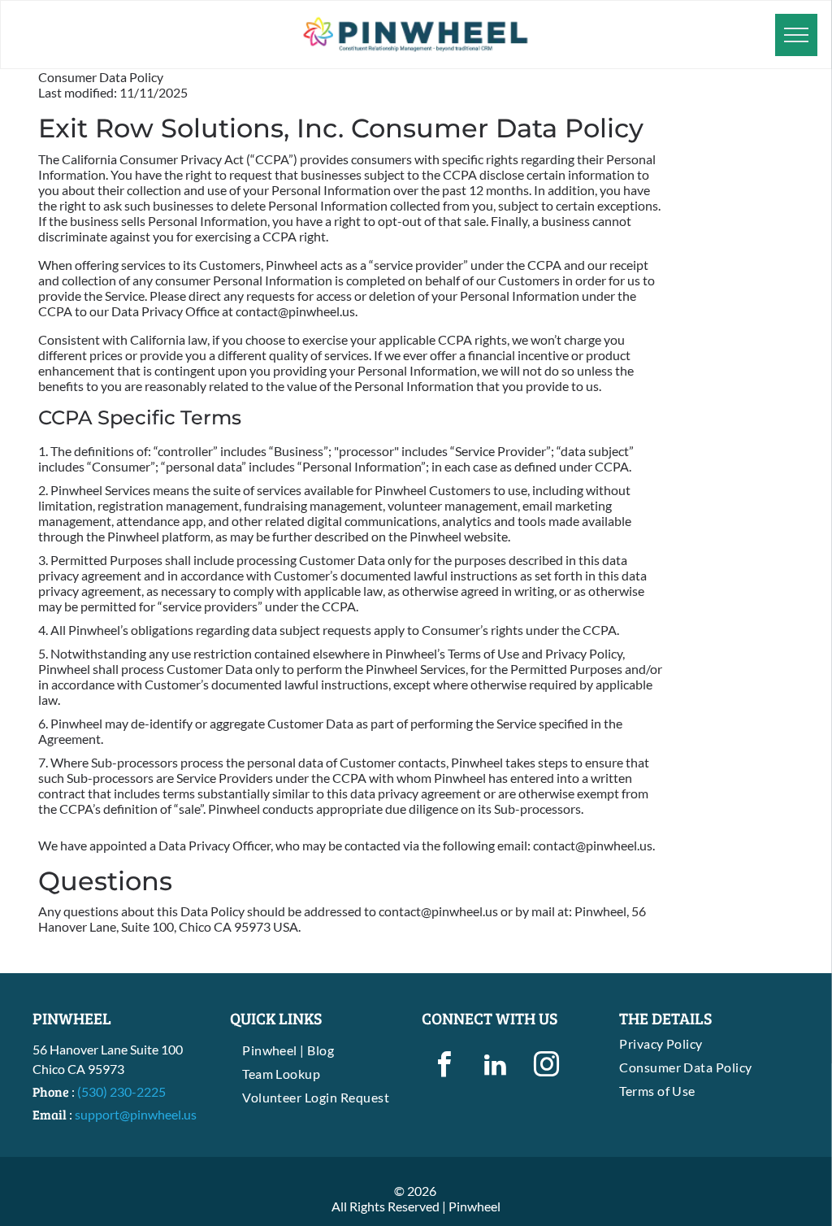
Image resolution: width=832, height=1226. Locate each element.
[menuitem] (320, 1050)
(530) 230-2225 (121, 1091)
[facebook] (444, 1066)
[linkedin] (495, 1066)
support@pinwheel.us (136, 1114)
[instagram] (546, 1066)
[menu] (796, 35)
